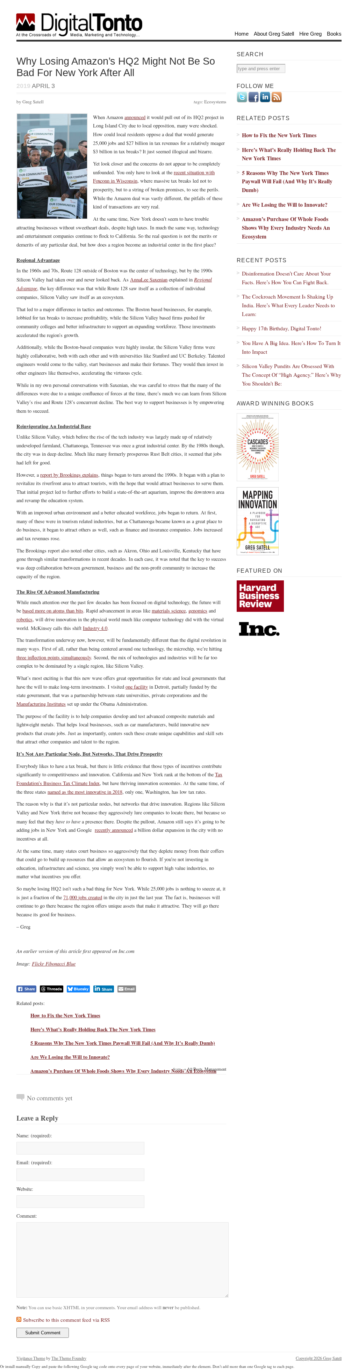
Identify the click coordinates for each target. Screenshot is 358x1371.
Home (242, 34)
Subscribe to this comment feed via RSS (66, 1319)
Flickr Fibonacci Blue (54, 963)
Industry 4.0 (95, 628)
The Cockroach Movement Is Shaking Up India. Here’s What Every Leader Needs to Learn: (288, 305)
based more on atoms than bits (52, 610)
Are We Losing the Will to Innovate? (70, 1057)
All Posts (194, 1069)
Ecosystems (215, 101)
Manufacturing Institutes (41, 704)
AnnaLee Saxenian (148, 279)
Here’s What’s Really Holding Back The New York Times (93, 1029)
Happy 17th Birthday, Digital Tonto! (281, 328)
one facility (137, 686)
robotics (24, 619)
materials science (169, 610)
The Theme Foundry (68, 1358)
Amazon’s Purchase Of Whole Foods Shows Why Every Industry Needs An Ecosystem (123, 1071)
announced (134, 117)
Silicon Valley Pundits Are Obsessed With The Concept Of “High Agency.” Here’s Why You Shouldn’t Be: (291, 374)
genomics (197, 610)
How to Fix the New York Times (65, 1015)
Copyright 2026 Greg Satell (319, 1358)
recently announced (114, 830)
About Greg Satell (274, 34)
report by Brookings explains (69, 474)
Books (334, 34)
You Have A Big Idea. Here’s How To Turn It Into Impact (291, 347)
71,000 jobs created (82, 897)
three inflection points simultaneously (53, 657)
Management (215, 1069)
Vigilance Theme (30, 1358)
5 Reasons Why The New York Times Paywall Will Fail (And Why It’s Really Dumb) (122, 1043)
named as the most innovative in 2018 (85, 792)
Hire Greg (310, 34)
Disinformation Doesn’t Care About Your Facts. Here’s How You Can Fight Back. (286, 278)
